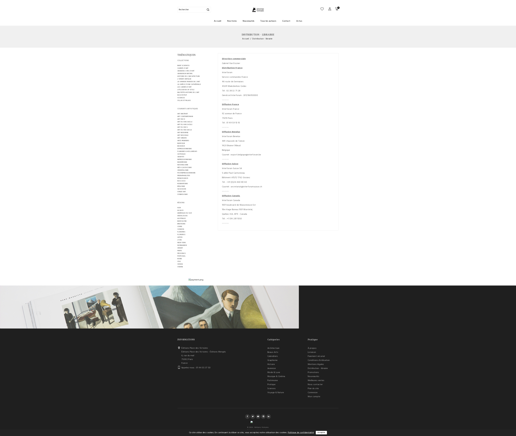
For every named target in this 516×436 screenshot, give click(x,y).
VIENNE (180, 266)
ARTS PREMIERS (183, 140)
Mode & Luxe (273, 372)
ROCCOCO (181, 181)
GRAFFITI (180, 156)
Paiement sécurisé (316, 356)
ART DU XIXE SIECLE (184, 122)
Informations (186, 339)
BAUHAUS (181, 146)
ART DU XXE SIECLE (184, 130)
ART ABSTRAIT (182, 113)
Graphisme (272, 360)
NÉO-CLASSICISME (184, 167)
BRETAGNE (181, 224)
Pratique (271, 384)
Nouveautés (248, 21)
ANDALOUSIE (182, 215)
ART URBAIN (182, 138)
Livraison (312, 352)
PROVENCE (181, 253)
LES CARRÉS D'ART (184, 87)
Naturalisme (182, 165)
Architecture (273, 348)
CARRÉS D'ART (182, 68)
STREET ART (181, 191)
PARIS (179, 250)
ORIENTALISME (183, 170)
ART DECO (181, 119)
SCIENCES (181, 97)
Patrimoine (272, 380)
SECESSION (181, 189)
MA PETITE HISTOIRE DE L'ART (188, 92)
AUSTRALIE (181, 218)
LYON (179, 240)
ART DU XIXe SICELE (184, 124)
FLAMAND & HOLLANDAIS (187, 151)
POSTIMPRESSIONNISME (186, 173)
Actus (299, 21)
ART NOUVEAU (182, 135)
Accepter (321, 432)
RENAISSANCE (182, 178)
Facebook (247, 417)
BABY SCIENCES (183, 65)
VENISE (180, 264)
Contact (286, 21)
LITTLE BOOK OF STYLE (185, 89)
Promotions (313, 372)
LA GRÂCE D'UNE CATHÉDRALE (189, 84)
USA (179, 261)
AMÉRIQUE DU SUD (184, 213)
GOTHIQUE (181, 154)
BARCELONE (182, 221)
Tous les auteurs (268, 21)
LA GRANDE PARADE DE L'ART (188, 81)
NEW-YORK (181, 242)
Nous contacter (315, 384)
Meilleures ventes (316, 380)
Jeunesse (271, 368)
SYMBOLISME (182, 194)
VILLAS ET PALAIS (184, 100)
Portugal (181, 256)
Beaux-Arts (272, 352)
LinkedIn (268, 417)
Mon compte (314, 396)
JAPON (179, 237)
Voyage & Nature (275, 392)
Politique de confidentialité (301, 432)
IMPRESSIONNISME (184, 159)
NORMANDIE (182, 245)
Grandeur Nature (184, 73)
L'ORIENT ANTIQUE (184, 79)
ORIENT (180, 248)
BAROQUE (181, 143)
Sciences (271, 388)
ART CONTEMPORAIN (185, 116)
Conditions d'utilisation (319, 360)
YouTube (258, 417)
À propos (312, 348)
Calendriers (272, 356)
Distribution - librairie (318, 368)
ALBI (179, 207)
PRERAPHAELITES (183, 175)
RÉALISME (181, 186)
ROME (179, 258)
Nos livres (232, 21)
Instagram (263, 417)
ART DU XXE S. (182, 127)
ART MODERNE (182, 132)
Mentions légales (316, 364)
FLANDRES (181, 232)
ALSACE (180, 210)
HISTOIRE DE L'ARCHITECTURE (188, 76)
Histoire (271, 364)
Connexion (313, 392)
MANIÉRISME (182, 162)
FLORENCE (181, 234)
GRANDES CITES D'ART (185, 71)
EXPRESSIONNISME (184, 148)
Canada (180, 229)
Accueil (217, 21)
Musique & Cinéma (276, 376)
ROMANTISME (182, 183)
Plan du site (313, 388)
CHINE (179, 226)
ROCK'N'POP (182, 95)
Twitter (253, 417)
